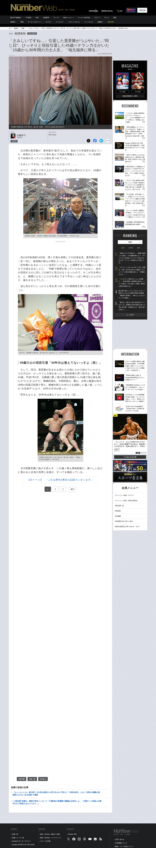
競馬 (114, 17)
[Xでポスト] (88, 141)
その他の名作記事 (130, 457)
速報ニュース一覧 (18, 838)
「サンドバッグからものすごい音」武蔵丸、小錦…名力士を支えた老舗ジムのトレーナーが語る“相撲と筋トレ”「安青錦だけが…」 (132, 270)
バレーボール (88, 22)
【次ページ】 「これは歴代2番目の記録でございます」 (60, 479)
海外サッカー (67, 17)
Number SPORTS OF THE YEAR (23, 844)
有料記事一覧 (119, 506)
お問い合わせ (119, 839)
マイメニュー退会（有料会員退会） (127, 500)
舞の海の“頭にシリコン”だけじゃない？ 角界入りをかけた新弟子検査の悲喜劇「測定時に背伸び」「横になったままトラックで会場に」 (132, 294)
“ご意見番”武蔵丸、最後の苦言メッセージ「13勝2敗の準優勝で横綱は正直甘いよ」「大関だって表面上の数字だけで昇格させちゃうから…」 (57, 802)
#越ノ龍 (32, 779)
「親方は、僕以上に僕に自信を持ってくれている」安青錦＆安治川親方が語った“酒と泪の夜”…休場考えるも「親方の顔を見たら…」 (132, 306)
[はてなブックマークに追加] (101, 141)
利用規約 (118, 511)
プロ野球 (28, 17)
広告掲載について (121, 843)
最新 (122, 248)
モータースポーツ (34, 22)
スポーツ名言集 (45, 841)
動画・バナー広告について (124, 846)
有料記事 (111, 22)
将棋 (22, 22)
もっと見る (130, 315)
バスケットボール (74, 22)
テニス (106, 17)
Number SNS (72, 834)
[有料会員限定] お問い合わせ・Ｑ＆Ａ (127, 526)
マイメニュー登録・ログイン (124, 495)
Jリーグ (56, 17)
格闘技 (12, 22)
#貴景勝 (21, 779)
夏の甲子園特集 (15, 17)
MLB (37, 17)
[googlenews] (95, 839)
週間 (138, 248)
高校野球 (46, 17)
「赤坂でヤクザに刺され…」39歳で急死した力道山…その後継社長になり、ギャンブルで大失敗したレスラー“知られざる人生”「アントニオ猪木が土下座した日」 (132, 258)
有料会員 (142, 10)
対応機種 (118, 516)
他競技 (100, 22)
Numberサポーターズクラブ (21, 841)
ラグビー (49, 22)
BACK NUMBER (32, 33)
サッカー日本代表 (84, 17)
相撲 (22, 28)
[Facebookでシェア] (95, 141)
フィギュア (59, 22)
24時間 (130, 248)
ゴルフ (96, 17)
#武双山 (43, 779)
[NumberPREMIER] (131, 10)
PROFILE (14, 141)
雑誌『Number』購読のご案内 (50, 834)
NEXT (72, 489)
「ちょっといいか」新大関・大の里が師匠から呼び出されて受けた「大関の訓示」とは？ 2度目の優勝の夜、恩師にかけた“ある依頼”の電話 (57, 793)
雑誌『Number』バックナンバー (51, 838)
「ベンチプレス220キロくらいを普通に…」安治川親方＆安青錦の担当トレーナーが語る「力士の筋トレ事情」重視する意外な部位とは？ (132, 282)
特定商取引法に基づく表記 (124, 521)
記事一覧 (15, 834)
